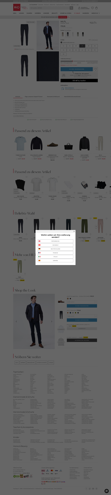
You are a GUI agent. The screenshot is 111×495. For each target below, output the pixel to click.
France (55, 252)
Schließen (74, 231)
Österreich (55, 241)
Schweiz (55, 245)
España (55, 260)
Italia (55, 256)
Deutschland (55, 248)
